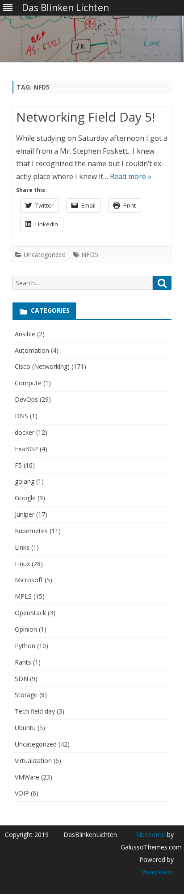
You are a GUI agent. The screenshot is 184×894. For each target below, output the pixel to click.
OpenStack (30, 612)
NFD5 (89, 254)
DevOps (26, 399)
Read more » (130, 176)
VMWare (27, 777)
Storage (26, 694)
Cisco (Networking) (42, 366)
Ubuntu (25, 727)
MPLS (23, 596)
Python (25, 645)
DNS (21, 416)
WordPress (158, 872)
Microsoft (29, 580)
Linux (22, 563)
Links (22, 547)
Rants (23, 662)
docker (24, 432)
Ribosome (150, 834)
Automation (32, 350)
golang (24, 481)
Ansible (25, 334)
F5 (18, 465)
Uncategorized (45, 254)
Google (25, 498)
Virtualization (33, 760)
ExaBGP (26, 449)
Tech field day (35, 711)
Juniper (24, 514)
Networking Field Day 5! (85, 116)
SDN (21, 678)
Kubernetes (31, 531)
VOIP (22, 793)
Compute (28, 383)
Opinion (26, 629)
